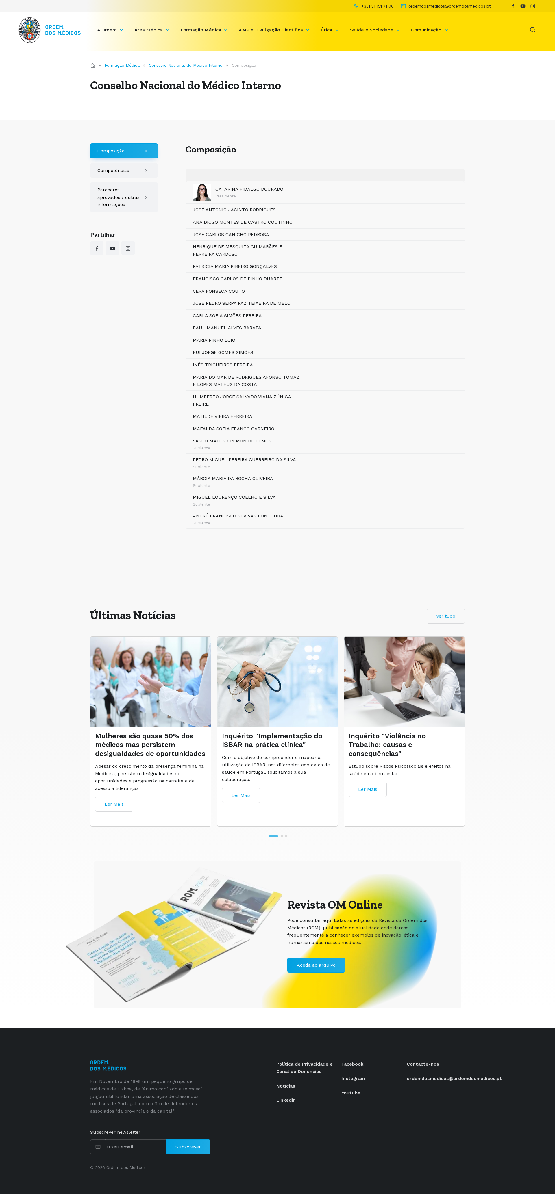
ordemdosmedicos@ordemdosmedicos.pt (454, 1078)
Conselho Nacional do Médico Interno (186, 65)
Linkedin (286, 1100)
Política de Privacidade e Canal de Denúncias (304, 1067)
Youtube (350, 1093)
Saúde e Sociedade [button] (372, 30)
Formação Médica (122, 65)
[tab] (269, 836)
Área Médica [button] (149, 30)
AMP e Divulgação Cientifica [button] (271, 30)
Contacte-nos (423, 1064)
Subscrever (188, 1147)
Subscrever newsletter (115, 1132)
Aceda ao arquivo (316, 965)
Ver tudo (445, 616)
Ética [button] (327, 30)
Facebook (352, 1064)
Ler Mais (114, 804)
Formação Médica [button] (202, 30)
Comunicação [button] (427, 30)
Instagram (353, 1078)
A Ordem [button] (107, 30)
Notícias (285, 1086)
